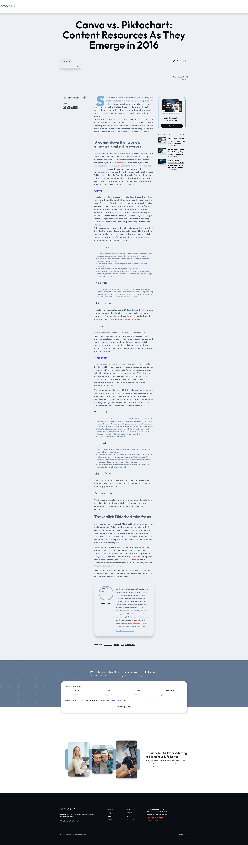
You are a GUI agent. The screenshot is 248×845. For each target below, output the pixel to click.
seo (122, 645)
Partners (128, 816)
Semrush (132, 623)
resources (108, 645)
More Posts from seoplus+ (125, 631)
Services (21, 5)
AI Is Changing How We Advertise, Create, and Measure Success (176, 141)
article (136, 559)
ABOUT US (154, 767)
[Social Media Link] (61, 821)
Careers (109, 819)
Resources (58, 5)
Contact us (70, 5)
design (116, 645)
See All (183, 134)
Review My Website (124, 707)
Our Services (130, 809)
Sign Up (172, 126)
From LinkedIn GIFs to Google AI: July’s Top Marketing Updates (176, 152)
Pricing (49, 5)
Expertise (32, 5)
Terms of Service (116, 700)
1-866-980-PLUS (92, 8)
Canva (98, 190)
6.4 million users (133, 319)
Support (80, 8)
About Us (110, 809)
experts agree (121, 162)
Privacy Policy (103, 700)
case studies (130, 645)
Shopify (143, 626)
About (40, 5)
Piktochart (100, 357)
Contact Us (130, 819)
